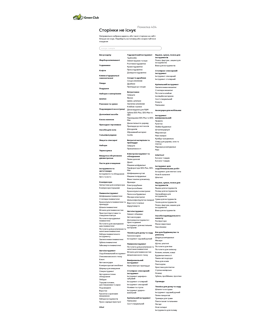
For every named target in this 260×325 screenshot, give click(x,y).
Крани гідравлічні (135, 67)
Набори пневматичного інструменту (109, 235)
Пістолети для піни (163, 246)
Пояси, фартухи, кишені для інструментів (167, 206)
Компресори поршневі (109, 188)
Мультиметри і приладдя (138, 266)
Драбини (131, 84)
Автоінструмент (107, 250)
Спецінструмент (106, 271)
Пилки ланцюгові (162, 295)
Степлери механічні (164, 90)
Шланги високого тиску (137, 255)
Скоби (130, 135)
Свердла (131, 95)
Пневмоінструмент (108, 193)
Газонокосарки (134, 236)
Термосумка (105, 150)
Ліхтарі (158, 304)
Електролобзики (134, 188)
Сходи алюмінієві (134, 81)
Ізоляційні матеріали (164, 96)
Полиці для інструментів (166, 191)
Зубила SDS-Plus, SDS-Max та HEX (139, 113)
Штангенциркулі (162, 130)
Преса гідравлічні (134, 70)
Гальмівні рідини (107, 135)
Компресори (105, 182)
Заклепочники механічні (165, 87)
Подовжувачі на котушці (112, 109)
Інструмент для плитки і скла (168, 171)
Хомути (158, 102)
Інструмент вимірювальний (163, 116)
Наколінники (160, 227)
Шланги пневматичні (108, 207)
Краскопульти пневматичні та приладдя (112, 203)
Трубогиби (132, 58)
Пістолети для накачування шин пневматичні (111, 225)
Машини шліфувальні (136, 165)
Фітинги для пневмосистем (111, 210)
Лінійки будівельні (163, 127)
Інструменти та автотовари (106, 169)
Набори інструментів (108, 299)
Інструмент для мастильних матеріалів (139, 226)
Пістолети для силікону (165, 249)
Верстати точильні (135, 203)
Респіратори (161, 221)
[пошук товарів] (159, 48)
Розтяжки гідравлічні (136, 64)
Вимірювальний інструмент (135, 261)
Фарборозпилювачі (109, 60)
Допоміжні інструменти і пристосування (138, 221)
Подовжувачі (105, 288)
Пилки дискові (133, 159)
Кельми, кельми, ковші (165, 252)
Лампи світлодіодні (164, 258)
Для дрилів (132, 129)
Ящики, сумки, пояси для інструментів (167, 56)
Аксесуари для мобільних (168, 110)
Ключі (101, 259)
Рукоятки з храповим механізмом (108, 295)
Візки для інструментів (165, 65)
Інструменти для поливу (166, 310)
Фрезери (131, 182)
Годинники (104, 65)
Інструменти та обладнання (111, 174)
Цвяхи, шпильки (134, 101)
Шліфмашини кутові (136, 173)
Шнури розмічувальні (164, 237)
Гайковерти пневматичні (110, 245)
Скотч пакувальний (135, 304)
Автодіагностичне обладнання (107, 275)
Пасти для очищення (109, 163)
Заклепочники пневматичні (111, 239)
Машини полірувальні (136, 176)
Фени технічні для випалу (138, 179)
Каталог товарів (162, 158)
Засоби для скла (107, 130)
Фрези (130, 98)
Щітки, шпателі (162, 243)
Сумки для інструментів (165, 199)
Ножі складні (161, 307)
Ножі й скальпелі (162, 174)
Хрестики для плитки (164, 267)
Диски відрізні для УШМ (137, 110)
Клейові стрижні (134, 107)
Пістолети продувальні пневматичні (109, 219)
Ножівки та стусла (135, 287)
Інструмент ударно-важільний (136, 291)
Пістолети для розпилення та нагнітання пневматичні (112, 230)
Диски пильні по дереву (138, 123)
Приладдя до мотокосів (138, 126)
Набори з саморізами (110, 93)
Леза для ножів (162, 261)
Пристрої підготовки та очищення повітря (110, 214)
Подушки (104, 88)
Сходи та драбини (136, 78)
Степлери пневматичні (109, 199)
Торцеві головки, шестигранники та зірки (110, 283)
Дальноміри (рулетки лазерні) (140, 200)
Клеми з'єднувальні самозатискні (109, 76)
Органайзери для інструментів (163, 195)
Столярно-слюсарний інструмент (138, 272)
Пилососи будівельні (136, 194)
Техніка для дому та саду (140, 233)
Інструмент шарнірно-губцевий (137, 277)
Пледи (102, 83)
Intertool (159, 155)
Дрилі (129, 162)
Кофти (102, 70)
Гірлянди (159, 281)
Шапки (102, 99)
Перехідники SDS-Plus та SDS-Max (140, 119)
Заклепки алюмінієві (136, 104)
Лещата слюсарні (108, 140)
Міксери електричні (136, 197)
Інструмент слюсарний (137, 284)
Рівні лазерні (160, 136)
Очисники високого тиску (110, 256)
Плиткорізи (160, 264)
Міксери (158, 240)
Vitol (101, 307)
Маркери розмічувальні (165, 147)
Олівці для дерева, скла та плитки (167, 142)
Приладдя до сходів (136, 87)
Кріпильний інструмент (139, 298)
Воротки (103, 291)
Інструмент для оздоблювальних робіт (167, 167)
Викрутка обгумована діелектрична (110, 156)
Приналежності (134, 149)
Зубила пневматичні (108, 242)
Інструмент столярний (137, 281)
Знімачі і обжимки (135, 214)
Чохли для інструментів (165, 202)
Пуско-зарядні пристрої (110, 302)
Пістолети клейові (163, 93)
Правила (159, 121)
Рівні (157, 150)
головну (133, 39)
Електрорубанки (134, 185)
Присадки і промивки (110, 124)
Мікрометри (160, 133)
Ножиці (158, 273)
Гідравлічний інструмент (139, 55)
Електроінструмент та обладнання (138, 155)
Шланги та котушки (163, 289)
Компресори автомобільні (111, 265)
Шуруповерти (133, 206)
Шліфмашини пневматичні (110, 196)
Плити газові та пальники (166, 301)
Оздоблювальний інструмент (112, 253)
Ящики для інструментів (166, 188)
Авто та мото (105, 177)
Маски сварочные (163, 224)
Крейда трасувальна (164, 139)
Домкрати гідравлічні (136, 73)
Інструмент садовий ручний (139, 239)
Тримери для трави (164, 298)
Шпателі (159, 177)
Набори (103, 145)
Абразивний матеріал (136, 132)
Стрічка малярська (163, 270)
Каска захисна (106, 119)
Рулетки (158, 124)
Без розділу (105, 55)
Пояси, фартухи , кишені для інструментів (168, 61)
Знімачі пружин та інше (137, 61)
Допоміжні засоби (108, 114)
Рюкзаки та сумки (108, 104)
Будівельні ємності (163, 255)
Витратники (133, 92)
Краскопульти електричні (138, 191)
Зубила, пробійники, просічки (168, 276)
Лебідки (102, 279)
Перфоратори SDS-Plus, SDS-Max (140, 169)
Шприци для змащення (109, 268)
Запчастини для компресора (112, 185)
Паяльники (131, 301)
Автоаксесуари (106, 262)
